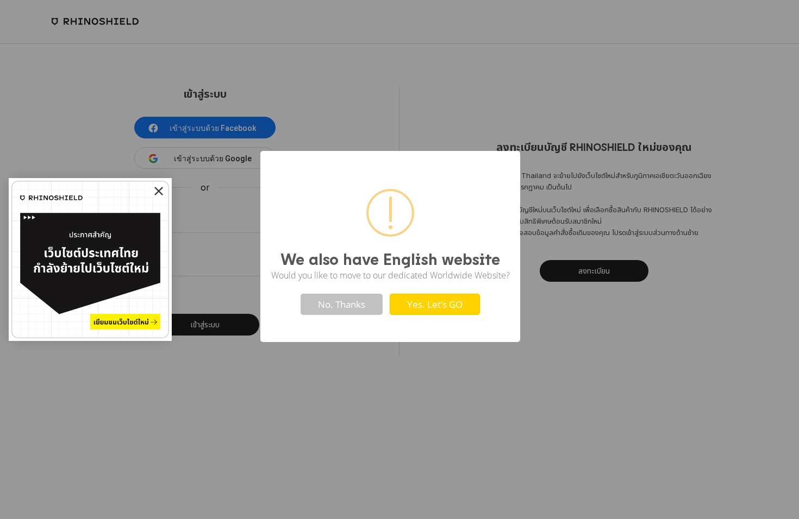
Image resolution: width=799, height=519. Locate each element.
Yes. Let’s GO (435, 304)
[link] (90, 259)
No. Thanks (341, 304)
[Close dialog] (158, 191)
